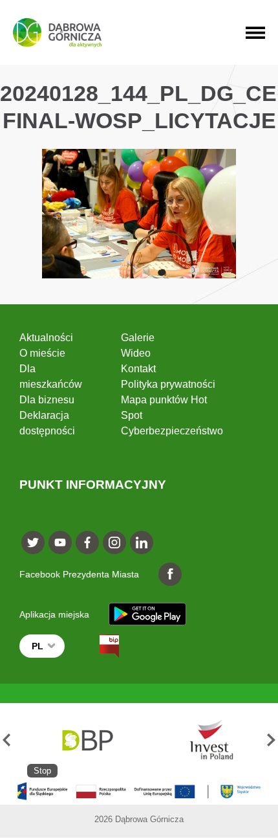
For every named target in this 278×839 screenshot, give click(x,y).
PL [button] (37, 646)
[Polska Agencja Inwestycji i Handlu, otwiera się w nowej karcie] (205, 740)
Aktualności (46, 337)
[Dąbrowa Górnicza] (57, 32)
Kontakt (138, 368)
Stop (42, 771)
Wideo (136, 353)
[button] (7, 740)
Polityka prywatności (168, 384)
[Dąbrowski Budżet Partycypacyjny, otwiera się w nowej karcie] (86, 740)
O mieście (42, 353)
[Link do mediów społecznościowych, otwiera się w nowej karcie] (33, 542)
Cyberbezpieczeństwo (172, 430)
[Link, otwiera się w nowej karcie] (97, 646)
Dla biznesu (46, 399)
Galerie (138, 337)
